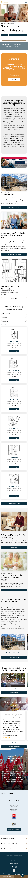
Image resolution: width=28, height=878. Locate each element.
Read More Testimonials (14, 746)
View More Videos (14, 692)
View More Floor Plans (14, 503)
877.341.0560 (14, 857)
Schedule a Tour (14, 79)
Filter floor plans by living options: (14, 309)
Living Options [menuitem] (5, 840)
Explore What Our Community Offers (14, 785)
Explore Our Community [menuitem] (8, 838)
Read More (14, 547)
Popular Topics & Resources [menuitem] (9, 843)
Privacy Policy (14, 860)
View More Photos (14, 657)
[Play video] (13, 680)
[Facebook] (14, 870)
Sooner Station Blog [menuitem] (7, 845)
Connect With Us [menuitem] (6, 848)
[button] (6, 652)
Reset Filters (4, 324)
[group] (14, 162)
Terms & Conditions (14, 863)
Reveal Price (14, 298)
